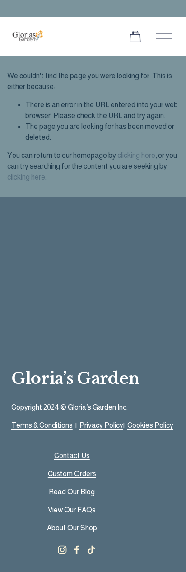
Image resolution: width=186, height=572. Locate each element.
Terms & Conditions (42, 425)
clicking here (136, 155)
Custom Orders (72, 473)
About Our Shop (72, 528)
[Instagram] (62, 549)
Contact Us (72, 455)
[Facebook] (76, 549)
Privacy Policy (101, 425)
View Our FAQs (72, 510)
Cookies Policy (150, 425)
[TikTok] (91, 549)
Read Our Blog (72, 492)
